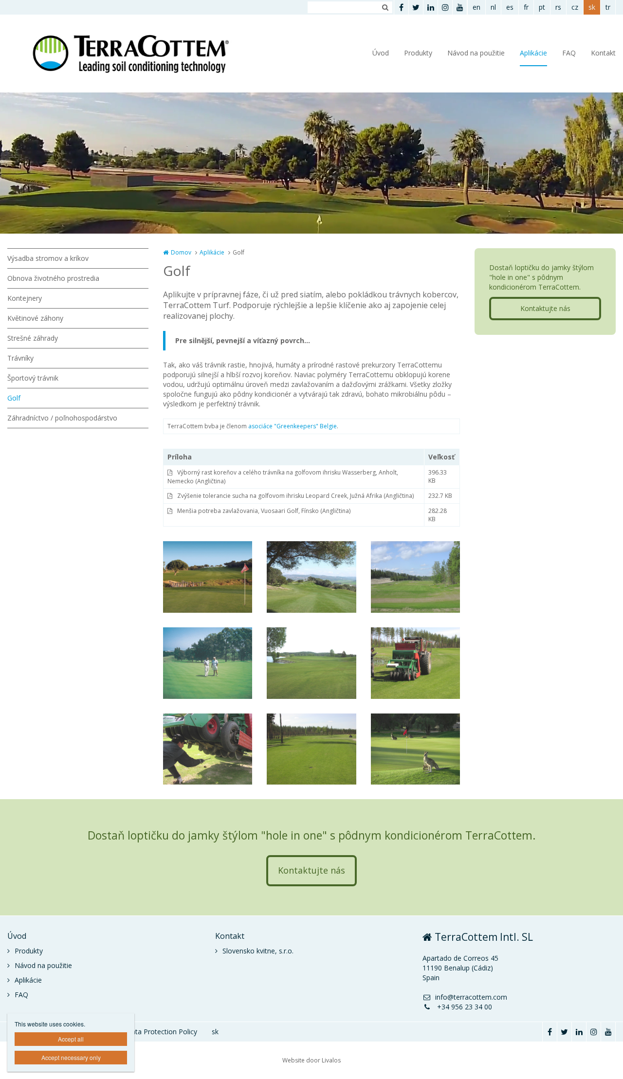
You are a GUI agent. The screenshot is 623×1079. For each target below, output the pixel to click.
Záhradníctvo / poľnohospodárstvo (62, 417)
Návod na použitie (476, 52)
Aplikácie (533, 52)
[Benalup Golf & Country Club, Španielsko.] (207, 577)
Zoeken (385, 7)
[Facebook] (401, 7)
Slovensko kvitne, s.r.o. (257, 950)
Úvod (380, 52)
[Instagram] (445, 7)
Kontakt (603, 52)
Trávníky (20, 358)
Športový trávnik (32, 378)
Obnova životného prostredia (53, 278)
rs (558, 7)
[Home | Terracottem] (142, 53)
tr (607, 7)
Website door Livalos (311, 1060)
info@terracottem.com (471, 997)
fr (526, 7)
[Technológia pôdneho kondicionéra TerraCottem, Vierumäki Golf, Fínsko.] (415, 663)
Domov (181, 252)
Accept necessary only (71, 1057)
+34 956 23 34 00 (463, 1006)
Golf (13, 397)
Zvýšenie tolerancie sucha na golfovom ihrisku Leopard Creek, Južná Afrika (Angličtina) (295, 496)
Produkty (418, 52)
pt (542, 7)
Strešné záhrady (32, 338)
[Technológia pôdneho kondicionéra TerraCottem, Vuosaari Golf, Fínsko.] (415, 577)
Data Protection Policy (161, 1031)
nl (493, 7)
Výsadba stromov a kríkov (48, 258)
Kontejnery (24, 298)
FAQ (569, 52)
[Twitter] (415, 7)
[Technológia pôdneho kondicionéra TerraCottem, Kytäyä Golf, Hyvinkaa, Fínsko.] (311, 663)
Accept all (71, 1039)
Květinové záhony (35, 318)
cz (574, 7)
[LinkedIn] (430, 7)
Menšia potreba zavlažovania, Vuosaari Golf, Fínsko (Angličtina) (263, 511)
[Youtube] (459, 7)
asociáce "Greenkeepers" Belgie (292, 426)
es (509, 7)
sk (591, 7)
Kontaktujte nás (545, 308)
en (476, 7)
